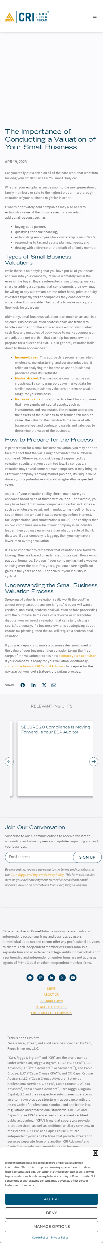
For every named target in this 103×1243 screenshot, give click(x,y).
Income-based (26, 357)
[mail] (54, 685)
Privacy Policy (59, 1237)
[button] (95, 1153)
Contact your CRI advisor (77, 655)
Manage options (52, 1226)
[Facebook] (30, 977)
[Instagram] (40, 977)
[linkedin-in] (33, 685)
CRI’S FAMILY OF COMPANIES (51, 1013)
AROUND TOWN (51, 1000)
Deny (51, 1212)
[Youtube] (73, 977)
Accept (51, 1199)
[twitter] (44, 685)
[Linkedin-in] (51, 977)
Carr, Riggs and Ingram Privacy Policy (37, 874)
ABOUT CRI (52, 994)
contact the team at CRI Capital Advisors (35, 666)
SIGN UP (87, 857)
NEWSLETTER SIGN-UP (52, 1006)
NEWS (51, 988)
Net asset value (27, 399)
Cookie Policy (40, 1237)
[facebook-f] (22, 685)
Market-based (26, 378)
